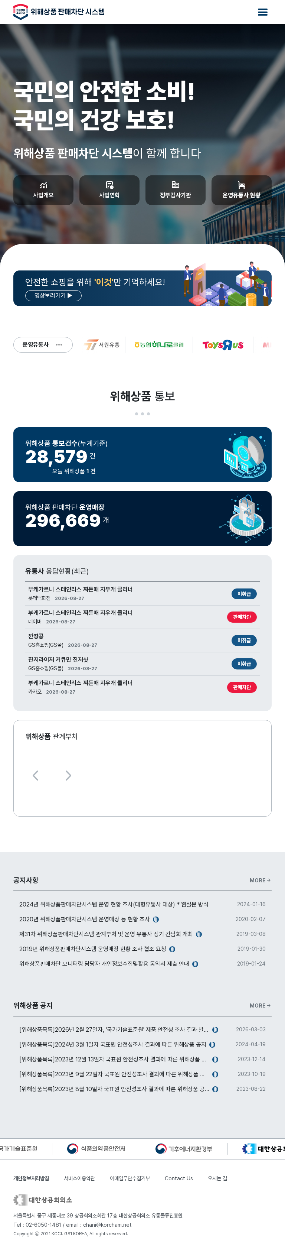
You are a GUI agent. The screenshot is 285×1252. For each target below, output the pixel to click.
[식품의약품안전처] (96, 1148)
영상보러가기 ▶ (53, 295)
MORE (261, 880)
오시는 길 (217, 1178)
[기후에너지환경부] (183, 1148)
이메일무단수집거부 (130, 1178)
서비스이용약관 (79, 1178)
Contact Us (179, 1178)
